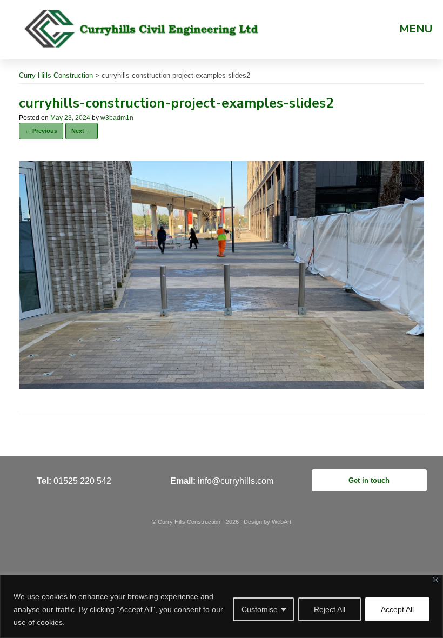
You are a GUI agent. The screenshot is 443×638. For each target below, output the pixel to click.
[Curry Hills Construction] (142, 28)
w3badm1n (116, 118)
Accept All (397, 609)
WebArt (281, 522)
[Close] (435, 579)
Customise (259, 609)
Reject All (329, 609)
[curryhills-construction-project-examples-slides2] (221, 386)
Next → (81, 131)
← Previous (41, 131)
